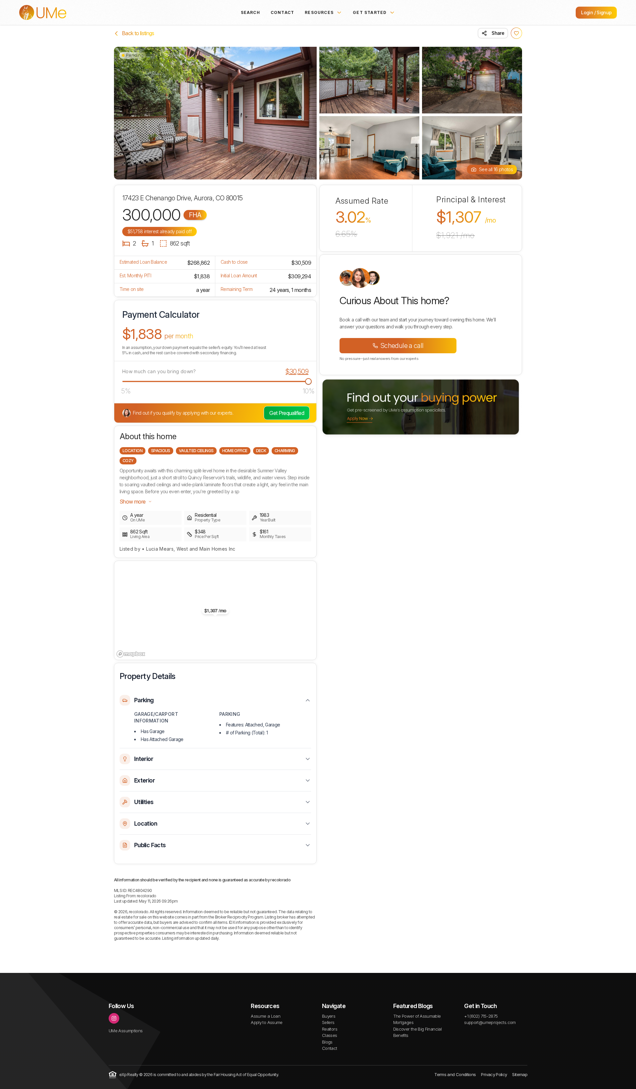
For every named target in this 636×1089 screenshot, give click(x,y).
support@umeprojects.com (489, 1022)
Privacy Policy (494, 1074)
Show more (132, 501)
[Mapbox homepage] (130, 654)
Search (250, 12)
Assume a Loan (265, 1016)
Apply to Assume (266, 1022)
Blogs (327, 1042)
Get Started (370, 12)
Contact (282, 12)
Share (498, 33)
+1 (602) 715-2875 (481, 1016)
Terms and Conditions (455, 1074)
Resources (319, 12)
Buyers (328, 1016)
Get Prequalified (286, 413)
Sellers (328, 1022)
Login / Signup (596, 12)
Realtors (329, 1029)
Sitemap (519, 1074)
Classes (329, 1035)
